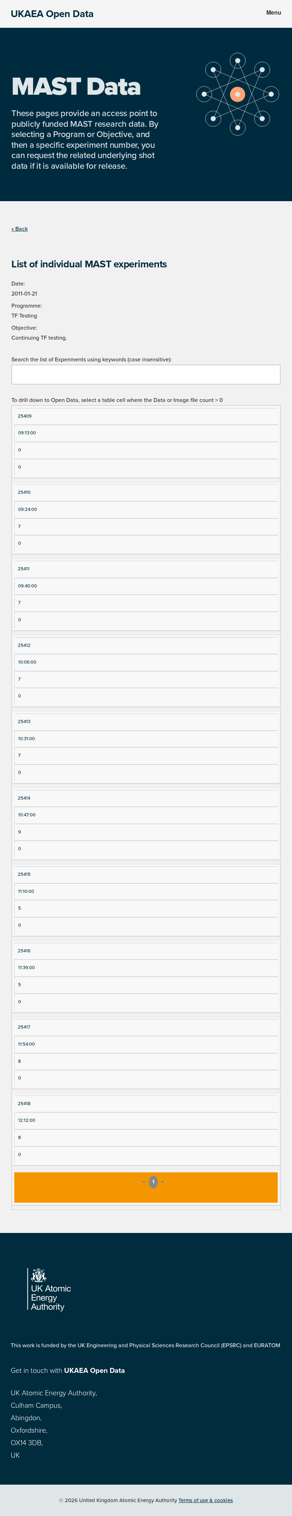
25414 (24, 798)
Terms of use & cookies (205, 1500)
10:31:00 (26, 739)
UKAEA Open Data (52, 14)
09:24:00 (27, 509)
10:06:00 (27, 662)
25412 (24, 645)
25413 (24, 722)
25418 (24, 1104)
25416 (24, 951)
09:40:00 (27, 586)
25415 (24, 874)
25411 (24, 569)
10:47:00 (27, 815)
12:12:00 (26, 1120)
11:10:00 (26, 891)
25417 (24, 1027)
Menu (273, 12)
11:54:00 (26, 1044)
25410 (24, 492)
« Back (19, 228)
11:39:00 (26, 968)
